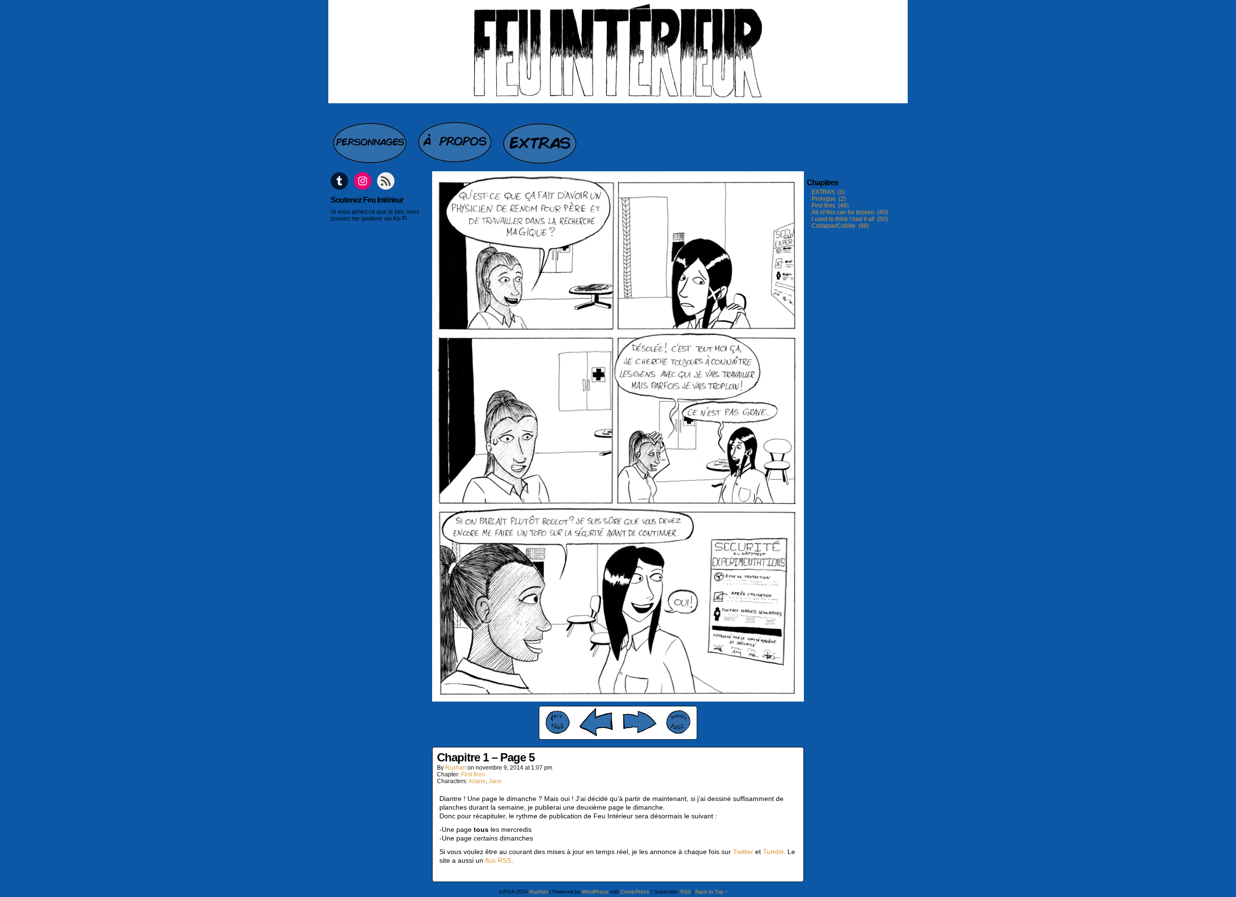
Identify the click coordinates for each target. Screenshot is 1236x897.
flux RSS (498, 860)
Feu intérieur (618, 51)
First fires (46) (830, 205)
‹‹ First (558, 722)
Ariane (477, 781)
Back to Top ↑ (711, 892)
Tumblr (773, 852)
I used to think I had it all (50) (850, 219)
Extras (540, 138)
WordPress (595, 892)
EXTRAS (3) (828, 192)
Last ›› (678, 722)
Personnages (370, 138)
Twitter (743, 852)
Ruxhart (455, 767)
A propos (455, 138)
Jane (495, 781)
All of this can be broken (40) (850, 212)
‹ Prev (596, 722)
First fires (473, 774)
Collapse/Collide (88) (840, 225)
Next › (640, 722)
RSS (685, 892)
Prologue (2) (829, 198)
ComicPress (634, 892)
